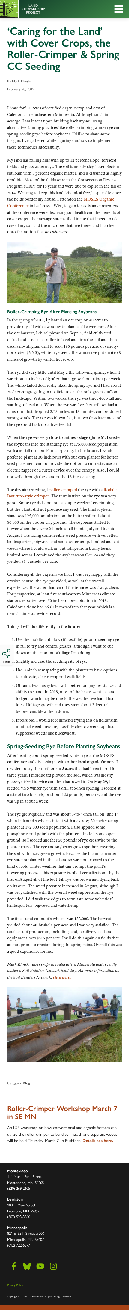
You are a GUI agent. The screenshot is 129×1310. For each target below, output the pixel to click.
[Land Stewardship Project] (51, 9)
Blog (26, 1083)
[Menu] (120, 10)
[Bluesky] (27, 1266)
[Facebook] (13, 1266)
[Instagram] (53, 1266)
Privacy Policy (15, 1285)
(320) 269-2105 (18, 1188)
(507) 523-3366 (18, 1216)
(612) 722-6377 (18, 1245)
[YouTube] (40, 1266)
